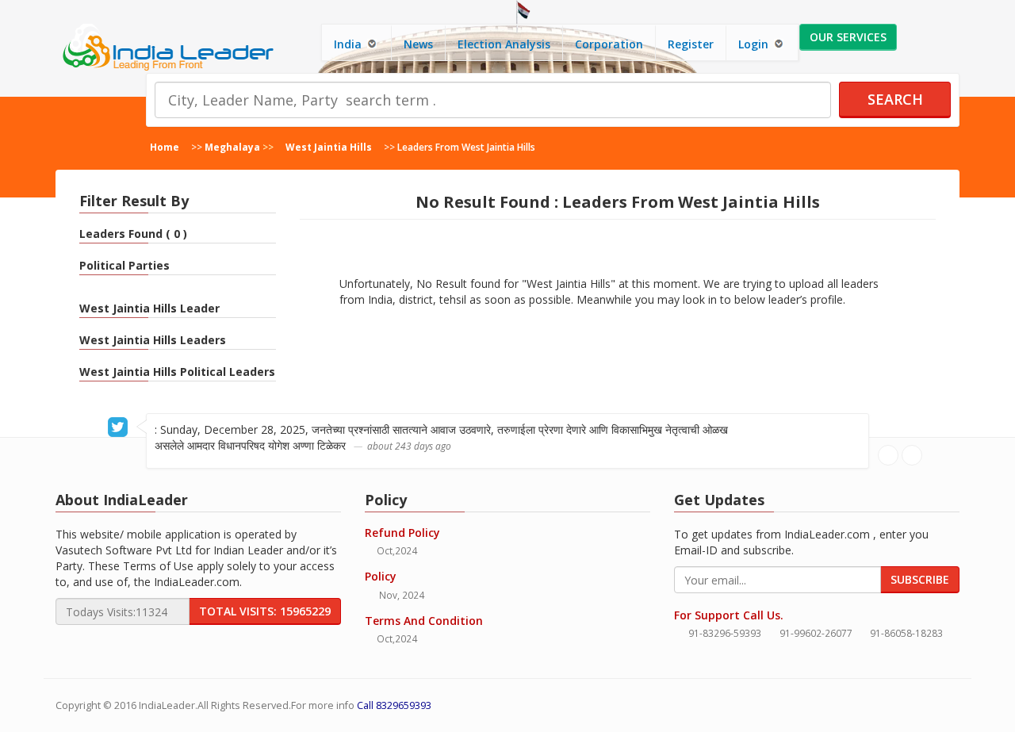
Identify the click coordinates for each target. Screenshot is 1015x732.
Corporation (609, 44)
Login (755, 44)
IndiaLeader (167, 705)
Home (164, 146)
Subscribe (920, 579)
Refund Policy (402, 532)
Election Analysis (504, 44)
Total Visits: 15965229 (265, 611)
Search (895, 99)
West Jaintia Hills (328, 146)
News (418, 44)
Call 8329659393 (394, 705)
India (349, 44)
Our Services (848, 36)
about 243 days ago (409, 445)
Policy (380, 576)
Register (691, 44)
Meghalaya (232, 146)
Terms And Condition (424, 620)
